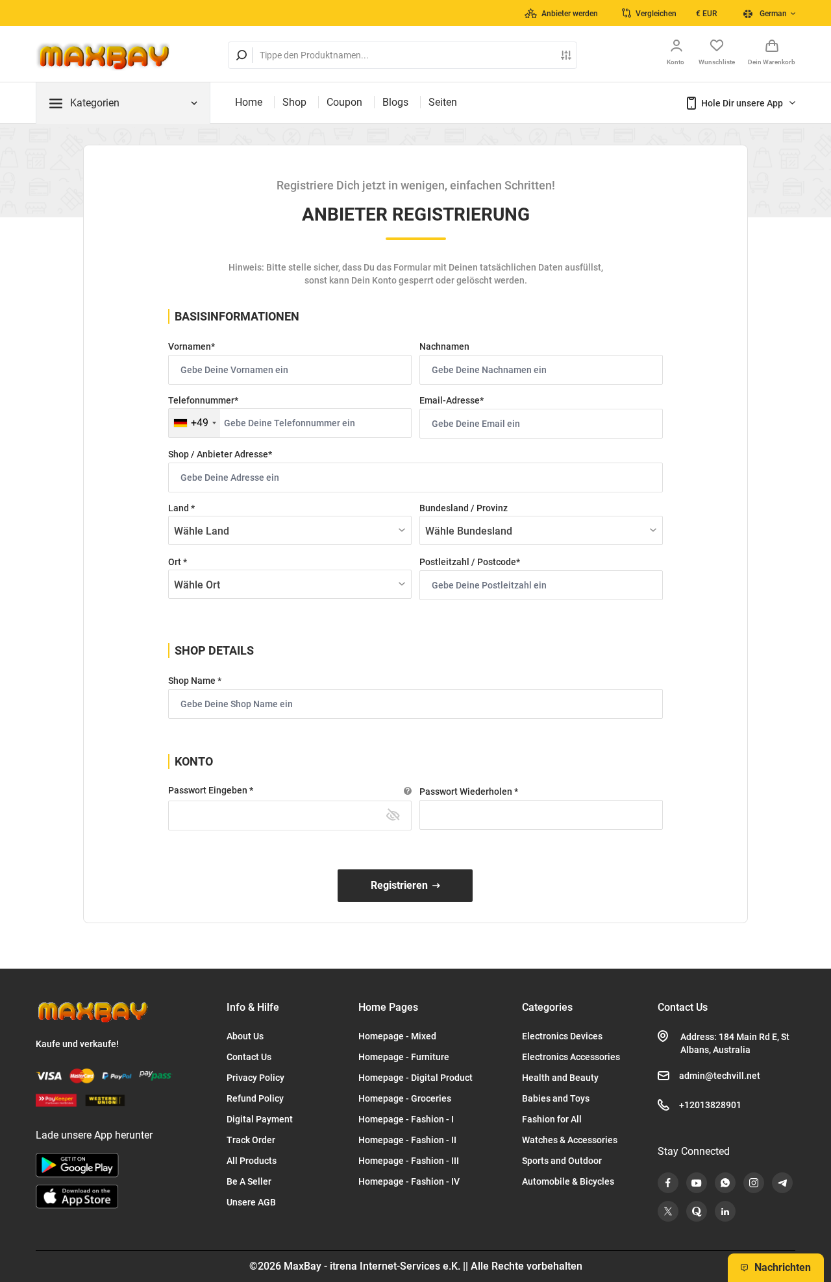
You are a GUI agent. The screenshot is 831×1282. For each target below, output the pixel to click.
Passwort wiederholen (466, 791)
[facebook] (668, 1182)
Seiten (442, 102)
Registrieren (399, 885)
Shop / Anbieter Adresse (218, 454)
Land (179, 508)
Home (248, 102)
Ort (175, 562)
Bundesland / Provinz (463, 508)
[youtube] (696, 1182)
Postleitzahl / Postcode (467, 562)
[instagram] (753, 1182)
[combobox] (194, 423)
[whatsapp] (725, 1182)
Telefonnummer (201, 400)
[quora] (696, 1211)
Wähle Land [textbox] (201, 531)
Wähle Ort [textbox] (197, 585)
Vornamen (189, 346)
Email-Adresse (449, 400)
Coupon (344, 102)
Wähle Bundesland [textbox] (468, 531)
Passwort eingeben (208, 790)
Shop (294, 102)
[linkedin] (725, 1211)
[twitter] (668, 1211)
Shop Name (192, 680)
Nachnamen (444, 346)
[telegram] (782, 1182)
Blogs (395, 102)
